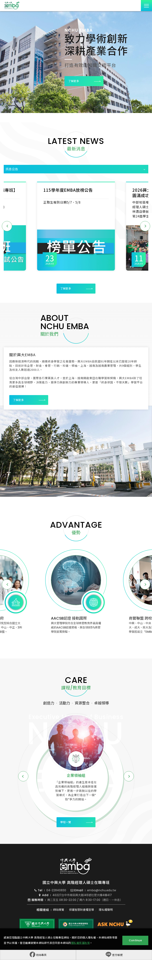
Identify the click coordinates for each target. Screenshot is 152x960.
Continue (135, 940)
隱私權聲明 (106, 910)
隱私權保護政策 (80, 943)
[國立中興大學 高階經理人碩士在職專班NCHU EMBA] (76, 866)
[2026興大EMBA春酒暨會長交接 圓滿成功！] (76, 248)
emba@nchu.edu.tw (101, 890)
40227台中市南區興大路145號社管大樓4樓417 (82, 895)
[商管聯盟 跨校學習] (76, 580)
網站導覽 (58, 910)
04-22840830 (56, 890)
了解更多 (73, 81)
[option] (76, 62)
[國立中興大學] (37, 924)
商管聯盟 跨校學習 (66, 618)
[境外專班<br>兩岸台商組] (76, 743)
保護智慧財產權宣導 (81, 910)
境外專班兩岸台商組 (76, 778)
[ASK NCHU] (115, 924)
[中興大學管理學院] (76, 924)
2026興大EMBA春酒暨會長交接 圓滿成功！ (73, 192)
